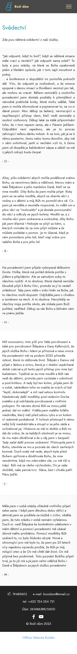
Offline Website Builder (38, 637)
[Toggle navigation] (69, 6)
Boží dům (22, 6)
